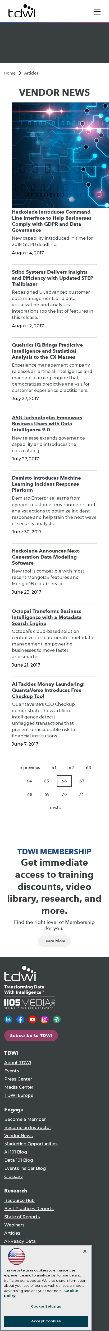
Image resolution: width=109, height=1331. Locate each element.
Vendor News (18, 1135)
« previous (30, 767)
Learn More (54, 941)
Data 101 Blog (18, 1160)
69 (47, 794)
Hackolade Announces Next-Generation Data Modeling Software (46, 557)
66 (64, 780)
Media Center (18, 1087)
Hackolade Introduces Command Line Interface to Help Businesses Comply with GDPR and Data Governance (52, 221)
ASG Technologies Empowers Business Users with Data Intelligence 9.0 (47, 424)
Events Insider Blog (25, 1168)
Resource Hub (19, 1200)
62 (71, 767)
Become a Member (25, 1119)
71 (81, 794)
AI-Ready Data (20, 1241)
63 (88, 767)
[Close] (85, 1251)
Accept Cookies (46, 1321)
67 (82, 780)
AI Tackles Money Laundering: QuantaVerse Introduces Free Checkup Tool (48, 690)
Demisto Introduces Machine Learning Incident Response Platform (46, 484)
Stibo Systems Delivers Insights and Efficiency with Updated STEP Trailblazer (52, 278)
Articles (31, 73)
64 (29, 780)
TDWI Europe (18, 1095)
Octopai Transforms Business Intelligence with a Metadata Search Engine (47, 617)
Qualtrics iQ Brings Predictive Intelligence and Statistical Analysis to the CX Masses (47, 351)
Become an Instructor (27, 1127)
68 (30, 794)
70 (64, 794)
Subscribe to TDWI (31, 1035)
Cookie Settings (46, 1306)
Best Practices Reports (29, 1208)
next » (55, 807)
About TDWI (17, 1062)
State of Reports (22, 1216)
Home (10, 73)
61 (54, 767)
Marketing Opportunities (31, 1143)
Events (11, 1070)
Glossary (13, 1176)
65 (46, 780)
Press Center (18, 1079)
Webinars (14, 1225)
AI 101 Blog (15, 1152)
